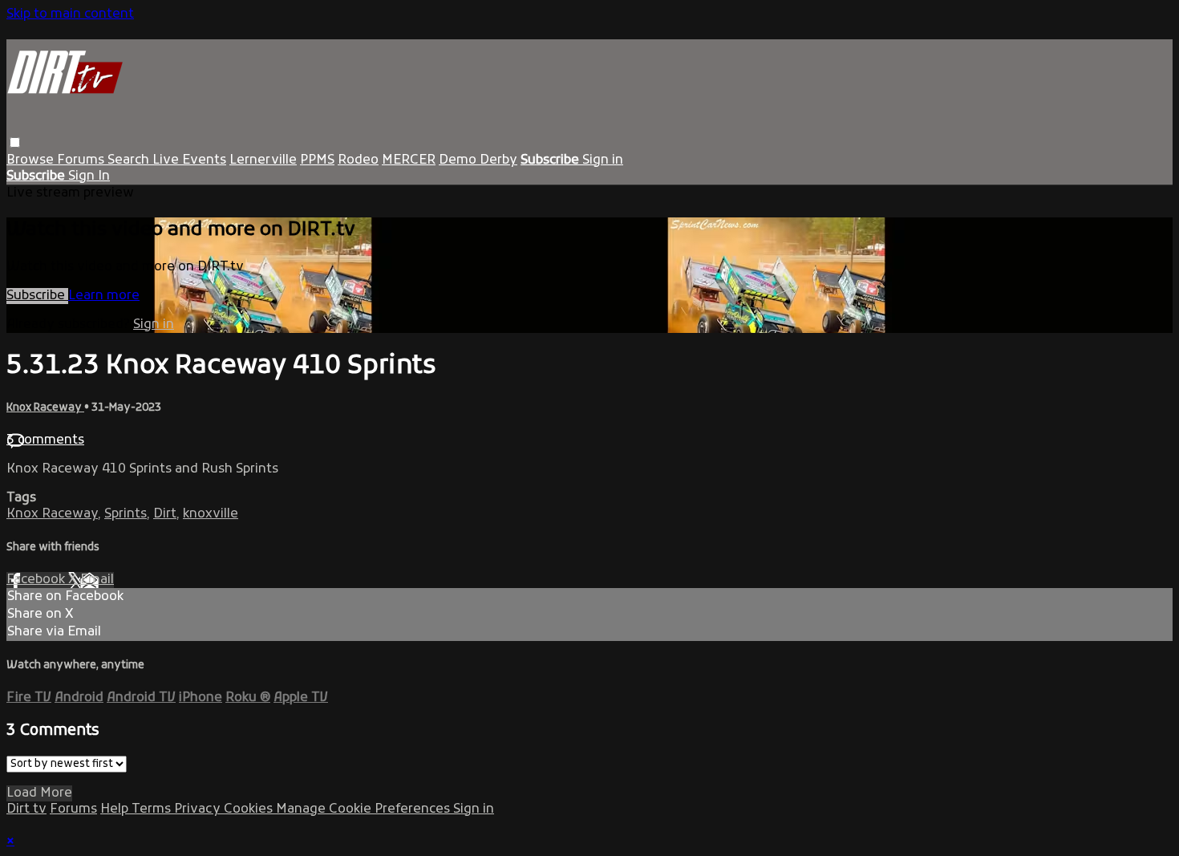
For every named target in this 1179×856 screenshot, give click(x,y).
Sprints (125, 514)
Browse (31, 160)
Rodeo (358, 160)
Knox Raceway (45, 408)
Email (97, 580)
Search (129, 160)
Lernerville (263, 160)
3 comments (45, 440)
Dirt (164, 514)
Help (116, 809)
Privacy (199, 809)
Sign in (602, 160)
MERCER (409, 160)
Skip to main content (70, 14)
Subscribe (37, 296)
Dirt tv (26, 809)
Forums (82, 160)
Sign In (89, 176)
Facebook (37, 580)
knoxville (210, 514)
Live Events (189, 160)
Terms (153, 809)
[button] (15, 142)
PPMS (317, 160)
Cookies (250, 809)
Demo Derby (478, 160)
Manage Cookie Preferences (364, 809)
